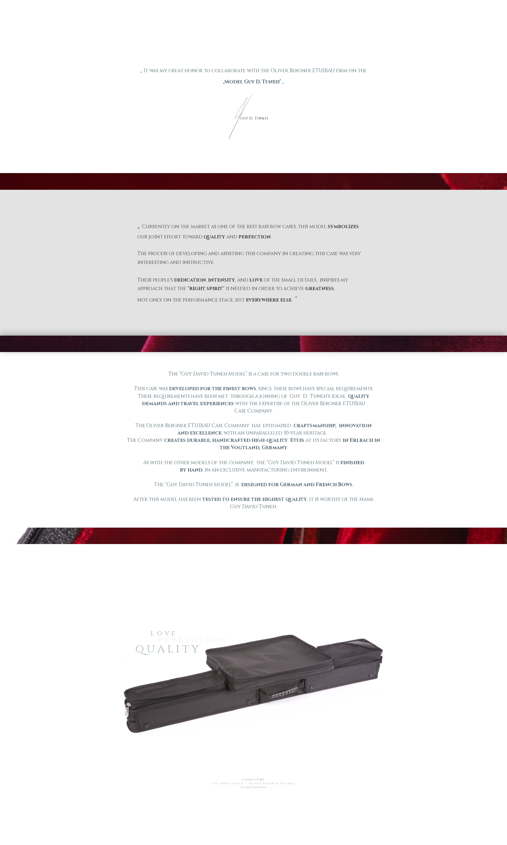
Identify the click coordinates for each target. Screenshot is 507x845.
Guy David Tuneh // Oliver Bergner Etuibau (253, 783)
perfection (193, 640)
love (164, 633)
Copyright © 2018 (253, 779)
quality (168, 649)
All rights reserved (253, 787)
